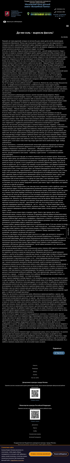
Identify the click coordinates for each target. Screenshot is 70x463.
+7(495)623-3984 (60, 12)
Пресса (35, 428)
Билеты (35, 374)
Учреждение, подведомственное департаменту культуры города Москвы (16, 13)
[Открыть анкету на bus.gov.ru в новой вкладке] (35, 393)
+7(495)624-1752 (60, 9)
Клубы (35, 431)
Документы (35, 425)
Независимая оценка (35, 434)
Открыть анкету (35, 400)
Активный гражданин (35, 437)
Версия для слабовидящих (14, 21)
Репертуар (35, 368)
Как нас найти (35, 378)
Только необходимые (60, 454)
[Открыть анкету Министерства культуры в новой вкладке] (35, 414)
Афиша (35, 371)
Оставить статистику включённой (40, 454)
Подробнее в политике (17, 460)
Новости (35, 365)
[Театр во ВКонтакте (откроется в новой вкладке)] (59, 18)
